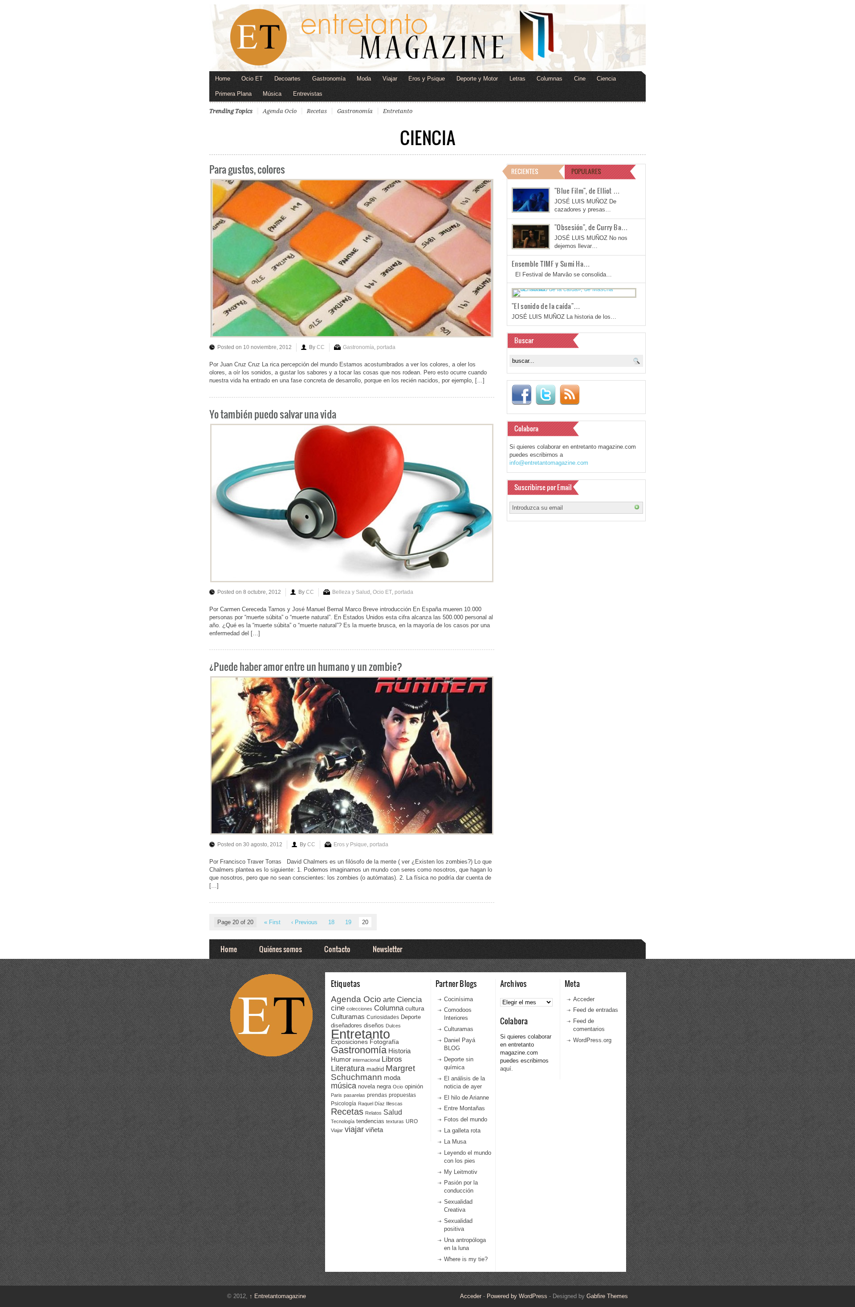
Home (222, 78)
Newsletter (387, 949)
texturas (395, 1121)
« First (272, 922)
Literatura (348, 1068)
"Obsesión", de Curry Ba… (591, 227)
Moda (364, 78)
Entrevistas (307, 93)
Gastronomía (329, 78)
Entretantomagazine (277, 1296)
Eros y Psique (426, 78)
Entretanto (397, 111)
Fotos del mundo (465, 1119)
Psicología (343, 1103)
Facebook (521, 395)
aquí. (506, 1068)
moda (392, 1077)
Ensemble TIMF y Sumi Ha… (551, 263)
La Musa (455, 1141)
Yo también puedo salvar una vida (272, 413)
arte (389, 999)
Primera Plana (233, 93)
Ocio (398, 1086)
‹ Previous (304, 922)
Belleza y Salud (351, 592)
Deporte (411, 1017)
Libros (392, 1059)
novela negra (374, 1086)
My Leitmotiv (460, 1172)
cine (338, 1007)
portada (386, 347)
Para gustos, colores (247, 169)
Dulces (393, 1025)
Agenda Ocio (280, 111)
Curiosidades (382, 1017)
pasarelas (354, 1095)
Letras (517, 78)
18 (331, 922)
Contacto (337, 949)
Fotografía (384, 1041)
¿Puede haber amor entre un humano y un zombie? (305, 666)
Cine (580, 78)
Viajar (390, 78)
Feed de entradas (595, 1010)
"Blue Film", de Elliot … (587, 190)
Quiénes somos (280, 949)
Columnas (549, 78)
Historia (399, 1051)
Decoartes (287, 78)
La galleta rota (462, 1130)
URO (412, 1121)
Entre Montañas (464, 1108)
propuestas (402, 1095)
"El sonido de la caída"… (546, 306)
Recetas (317, 111)
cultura (414, 1008)
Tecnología (342, 1121)
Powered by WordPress (517, 1296)
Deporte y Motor (477, 78)
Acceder (583, 999)
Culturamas (348, 1016)
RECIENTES (524, 171)
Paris (336, 1095)
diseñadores (346, 1025)
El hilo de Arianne (466, 1097)
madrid (375, 1069)
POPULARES (586, 171)
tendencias (370, 1121)
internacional (366, 1060)
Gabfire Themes (607, 1296)
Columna (388, 1008)
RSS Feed (569, 395)
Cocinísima (458, 999)
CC (321, 347)
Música (272, 93)
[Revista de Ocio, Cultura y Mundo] (427, 37)
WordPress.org (592, 1040)
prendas (377, 1095)
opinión (414, 1086)
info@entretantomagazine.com (548, 462)
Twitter (545, 395)
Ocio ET (252, 78)
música (343, 1085)
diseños (374, 1025)
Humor (341, 1059)
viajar (354, 1129)
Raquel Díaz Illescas (380, 1103)
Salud (392, 1112)
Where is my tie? (466, 1259)
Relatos (373, 1113)
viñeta (374, 1129)
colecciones (359, 1008)
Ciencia (606, 78)
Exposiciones (349, 1042)
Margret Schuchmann (373, 1072)
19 (348, 922)
